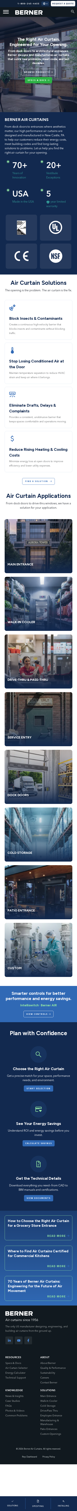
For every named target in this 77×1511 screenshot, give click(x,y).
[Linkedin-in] (9, 1340)
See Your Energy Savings (38, 1123)
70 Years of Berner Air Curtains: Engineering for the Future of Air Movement (35, 1286)
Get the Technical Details (38, 1178)
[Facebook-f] (28, 1340)
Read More (56, 1236)
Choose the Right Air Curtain (38, 1068)
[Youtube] (19, 1340)
